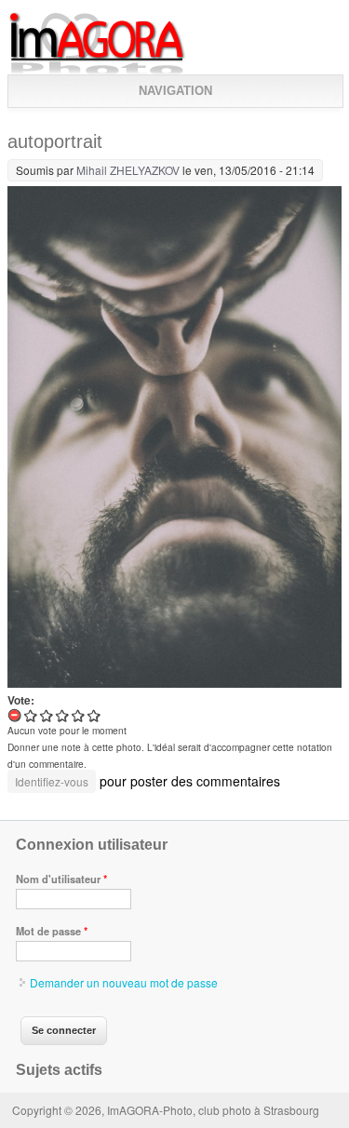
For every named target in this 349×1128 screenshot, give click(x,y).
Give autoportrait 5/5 (94, 715)
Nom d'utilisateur (61, 878)
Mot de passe (51, 930)
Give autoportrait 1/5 (31, 715)
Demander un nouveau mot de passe (124, 982)
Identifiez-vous (51, 781)
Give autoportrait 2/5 (47, 715)
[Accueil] (97, 70)
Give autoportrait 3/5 (63, 715)
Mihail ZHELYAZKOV (128, 170)
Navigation (175, 91)
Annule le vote (15, 715)
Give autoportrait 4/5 (79, 715)
